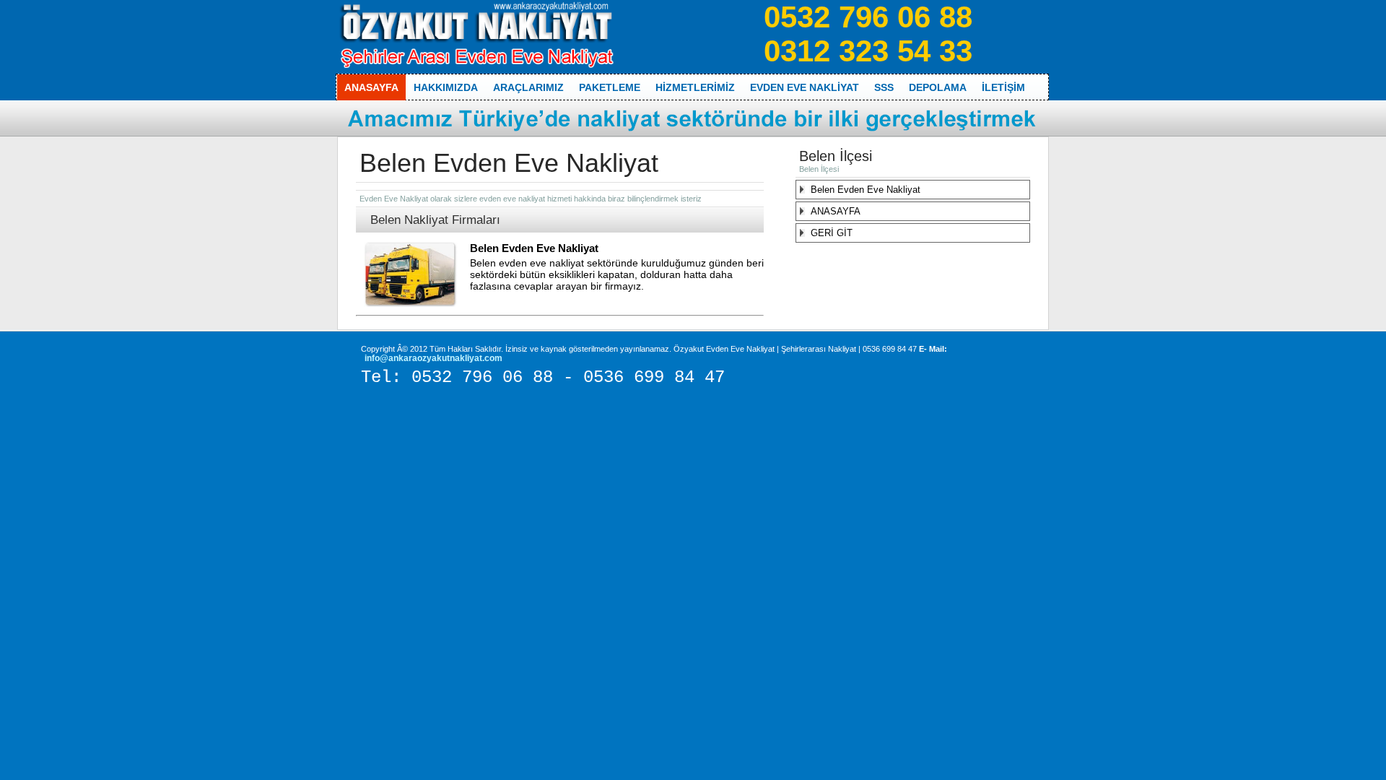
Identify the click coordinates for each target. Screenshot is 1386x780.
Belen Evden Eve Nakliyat (534, 248)
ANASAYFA (835, 211)
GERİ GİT (832, 233)
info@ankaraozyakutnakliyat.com (433, 358)
